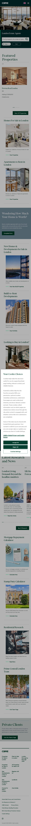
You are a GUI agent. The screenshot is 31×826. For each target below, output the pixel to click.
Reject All (15, 447)
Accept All (15, 442)
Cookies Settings (15, 451)
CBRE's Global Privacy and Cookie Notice (13, 436)
